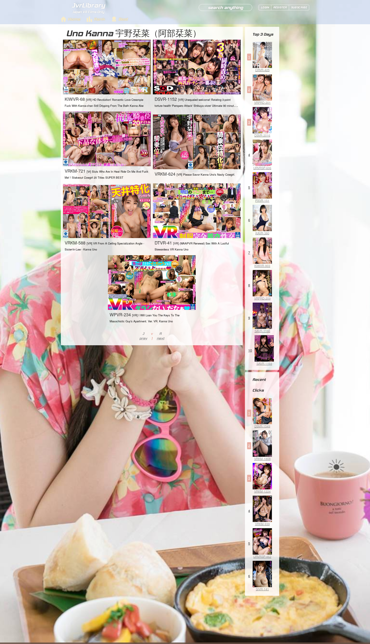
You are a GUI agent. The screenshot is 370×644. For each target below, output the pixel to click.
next (160, 338)
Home (74, 19)
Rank (99, 19)
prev (143, 338)
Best (123, 19)
